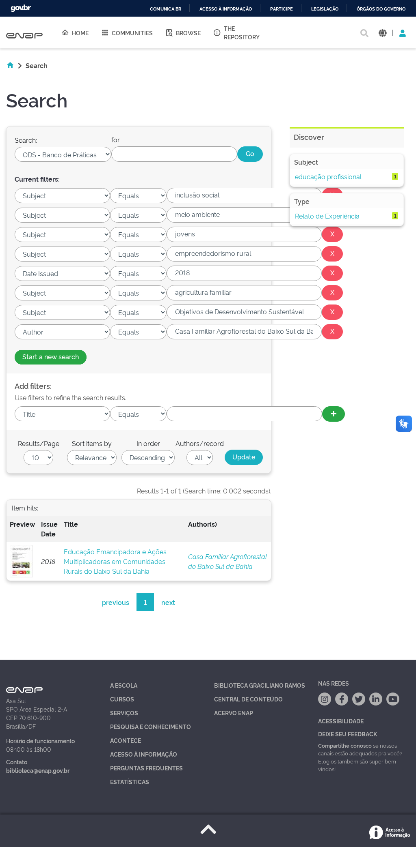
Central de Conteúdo (248, 699)
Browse (188, 32)
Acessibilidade (341, 721)
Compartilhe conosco (345, 745)
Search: (26, 139)
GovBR (21, 8)
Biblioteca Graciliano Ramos (259, 685)
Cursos (122, 699)
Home (80, 32)
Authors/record (200, 443)
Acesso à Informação (143, 754)
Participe (281, 9)
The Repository (242, 32)
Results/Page (38, 443)
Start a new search (50, 356)
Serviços (124, 712)
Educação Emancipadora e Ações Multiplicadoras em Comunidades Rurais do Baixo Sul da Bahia (115, 561)
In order (148, 443)
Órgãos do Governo (381, 9)
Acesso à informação (225, 9)
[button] (382, 32)
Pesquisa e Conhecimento (150, 726)
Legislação (324, 9)
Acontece (125, 740)
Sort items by (92, 443)
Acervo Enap (233, 712)
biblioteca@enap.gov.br (37, 770)
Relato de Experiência (327, 215)
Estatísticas (129, 781)
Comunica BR (165, 9)
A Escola (123, 685)
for (115, 139)
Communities (132, 32)
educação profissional (328, 176)
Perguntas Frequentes (146, 768)
